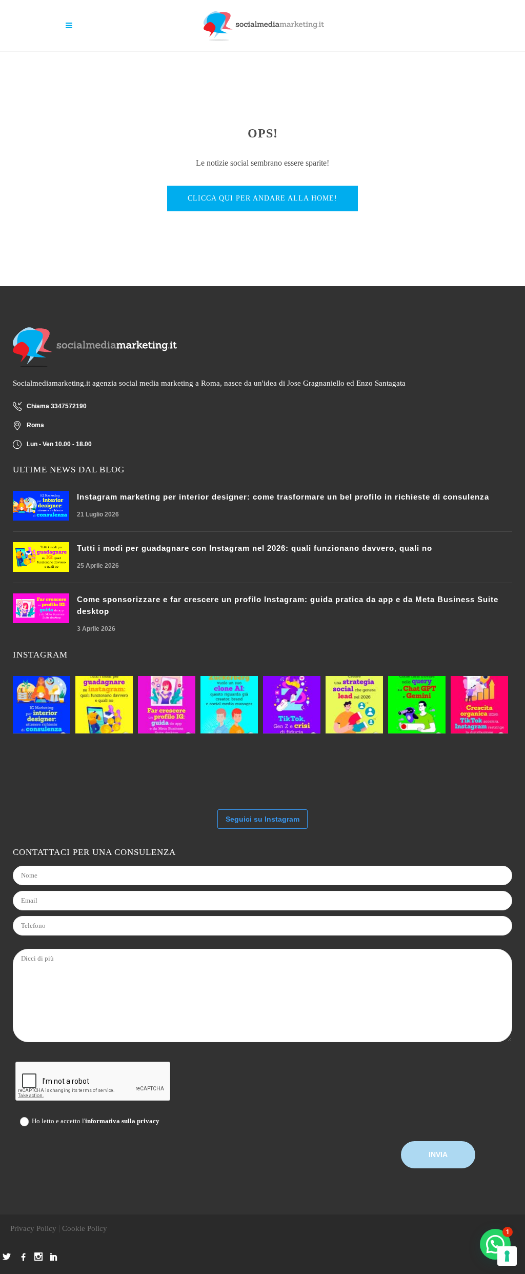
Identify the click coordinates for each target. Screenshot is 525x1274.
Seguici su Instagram (262, 819)
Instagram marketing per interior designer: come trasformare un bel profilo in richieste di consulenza (283, 496)
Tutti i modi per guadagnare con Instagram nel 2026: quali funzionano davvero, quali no (254, 548)
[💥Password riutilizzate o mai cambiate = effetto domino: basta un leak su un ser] (41, 768)
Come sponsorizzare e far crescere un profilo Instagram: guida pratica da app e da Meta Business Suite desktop (287, 605)
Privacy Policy (33, 1228)
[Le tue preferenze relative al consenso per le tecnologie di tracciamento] (507, 1256)
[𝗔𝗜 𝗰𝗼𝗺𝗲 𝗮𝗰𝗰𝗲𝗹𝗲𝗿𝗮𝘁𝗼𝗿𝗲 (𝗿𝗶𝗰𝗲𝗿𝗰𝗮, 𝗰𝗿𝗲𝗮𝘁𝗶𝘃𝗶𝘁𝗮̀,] (354, 704)
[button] (495, 1244)
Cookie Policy (84, 1228)
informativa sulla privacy (122, 1121)
